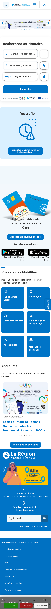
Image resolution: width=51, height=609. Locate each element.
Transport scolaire (13, 321)
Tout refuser (26, 605)
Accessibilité (10, 345)
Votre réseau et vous (13, 590)
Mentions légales (11, 556)
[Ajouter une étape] (44, 54)
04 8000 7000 (25, 493)
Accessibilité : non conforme (16, 570)
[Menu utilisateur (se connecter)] (44, 5)
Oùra (21, 526)
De (7, 53)
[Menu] (6, 5)
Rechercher (25, 89)
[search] (24, 53)
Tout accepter (11, 605)
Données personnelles (13, 583)
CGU (6, 563)
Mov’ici (27, 526)
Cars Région (35, 296)
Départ (9, 76)
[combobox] (20, 54)
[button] (2, 23)
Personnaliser (41, 605)
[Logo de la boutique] (20, 5)
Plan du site (9, 576)
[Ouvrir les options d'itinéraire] (44, 76)
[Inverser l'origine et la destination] (44, 65)
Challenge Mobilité (39, 526)
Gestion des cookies (13, 549)
